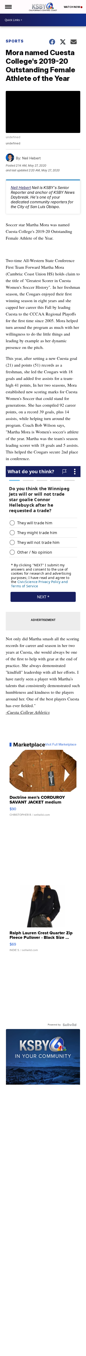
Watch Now (72, 6)
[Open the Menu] (8, 6)
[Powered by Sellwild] (69, 1024)
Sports (15, 41)
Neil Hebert (21, 187)
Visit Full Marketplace (60, 744)
